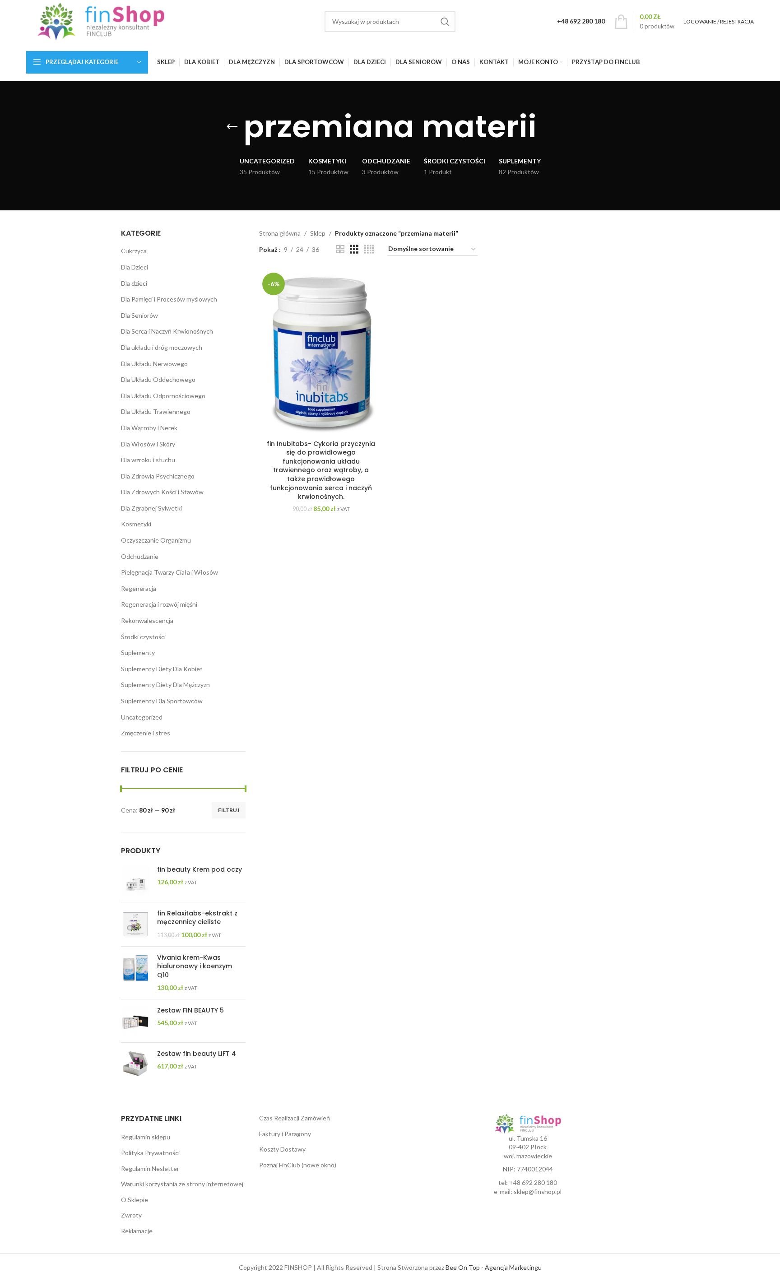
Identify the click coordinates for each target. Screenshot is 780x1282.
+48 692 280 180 (533, 1182)
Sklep (317, 233)
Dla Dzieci (134, 267)
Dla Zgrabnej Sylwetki (151, 508)
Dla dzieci (134, 283)
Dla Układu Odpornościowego (163, 395)
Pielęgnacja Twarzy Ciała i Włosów (169, 572)
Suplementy (138, 652)
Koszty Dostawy (282, 1149)
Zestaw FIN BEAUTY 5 (190, 1010)
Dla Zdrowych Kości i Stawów (162, 492)
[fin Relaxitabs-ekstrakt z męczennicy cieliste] (135, 924)
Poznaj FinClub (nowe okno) (297, 1165)
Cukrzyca (134, 251)
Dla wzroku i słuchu (148, 460)
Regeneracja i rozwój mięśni (159, 604)
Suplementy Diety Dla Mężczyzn (165, 684)
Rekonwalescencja (147, 620)
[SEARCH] (445, 21)
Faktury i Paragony (285, 1134)
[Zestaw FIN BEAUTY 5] (135, 1021)
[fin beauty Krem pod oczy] (135, 880)
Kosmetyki (136, 524)
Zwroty (131, 1215)
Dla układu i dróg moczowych (161, 347)
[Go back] (232, 127)
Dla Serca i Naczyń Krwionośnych (167, 331)
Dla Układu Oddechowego (158, 379)
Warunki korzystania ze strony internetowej (182, 1184)
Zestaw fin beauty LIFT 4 (196, 1054)
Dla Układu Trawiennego (155, 411)
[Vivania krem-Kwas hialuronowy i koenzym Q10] (135, 972)
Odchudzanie (139, 556)
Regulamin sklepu (145, 1137)
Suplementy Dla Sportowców (162, 701)
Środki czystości (143, 637)
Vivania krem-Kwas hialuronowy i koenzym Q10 (194, 966)
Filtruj (228, 810)
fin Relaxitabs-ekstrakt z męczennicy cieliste (197, 918)
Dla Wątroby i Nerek (149, 428)
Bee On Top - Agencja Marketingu (494, 1267)
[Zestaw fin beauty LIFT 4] (135, 1064)
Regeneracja (138, 588)
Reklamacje (137, 1231)
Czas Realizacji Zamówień (294, 1118)
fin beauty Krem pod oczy (199, 869)
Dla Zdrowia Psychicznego (158, 476)
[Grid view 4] (369, 249)
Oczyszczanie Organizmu (156, 540)
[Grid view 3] (354, 249)
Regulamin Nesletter (150, 1168)
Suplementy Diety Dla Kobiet (162, 669)
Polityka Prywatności (150, 1153)
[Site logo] (101, 20)
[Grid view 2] (340, 249)
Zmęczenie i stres (145, 733)
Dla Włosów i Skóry (148, 444)
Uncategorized (141, 717)
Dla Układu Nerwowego (154, 363)
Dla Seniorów (139, 315)
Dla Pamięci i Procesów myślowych (169, 299)
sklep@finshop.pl (538, 1191)
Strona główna (280, 233)
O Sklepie (134, 1199)
